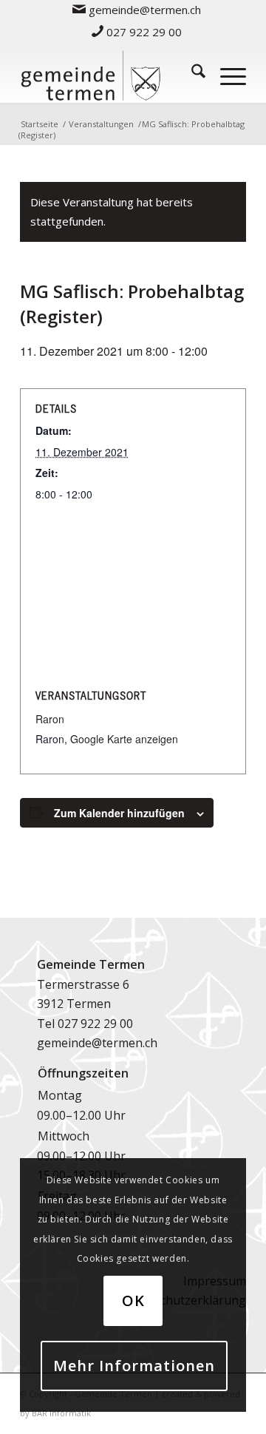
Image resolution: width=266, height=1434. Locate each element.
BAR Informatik (61, 1412)
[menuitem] (137, 9)
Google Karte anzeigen (124, 738)
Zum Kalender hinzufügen (119, 812)
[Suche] (191, 73)
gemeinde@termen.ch (97, 1043)
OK (133, 1300)
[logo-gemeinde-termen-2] (110, 73)
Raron (49, 718)
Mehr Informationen (134, 1366)
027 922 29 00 (142, 31)
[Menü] (225, 73)
